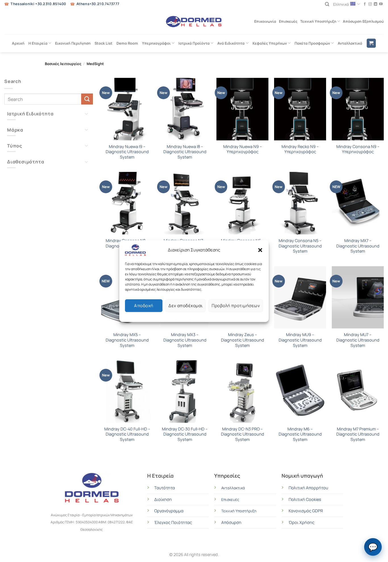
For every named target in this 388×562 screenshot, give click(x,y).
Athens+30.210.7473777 (97, 3)
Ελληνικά (341, 4)
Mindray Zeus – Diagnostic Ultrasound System (242, 340)
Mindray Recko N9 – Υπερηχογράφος (300, 149)
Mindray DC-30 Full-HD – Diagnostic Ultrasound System (185, 434)
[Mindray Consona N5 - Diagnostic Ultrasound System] (300, 203)
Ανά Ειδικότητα (231, 43)
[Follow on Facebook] (364, 4)
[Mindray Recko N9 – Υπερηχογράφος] (300, 109)
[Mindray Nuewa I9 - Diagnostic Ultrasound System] (127, 109)
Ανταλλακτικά (350, 43)
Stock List (103, 43)
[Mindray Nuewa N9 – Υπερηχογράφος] (242, 109)
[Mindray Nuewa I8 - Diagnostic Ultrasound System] (185, 109)
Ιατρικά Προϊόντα (194, 43)
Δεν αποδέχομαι (185, 306)
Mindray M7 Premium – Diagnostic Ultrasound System (357, 434)
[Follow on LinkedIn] (375, 4)
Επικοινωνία (265, 21)
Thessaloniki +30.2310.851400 (38, 3)
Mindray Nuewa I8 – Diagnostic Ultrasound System (184, 152)
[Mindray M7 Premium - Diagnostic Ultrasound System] (358, 391)
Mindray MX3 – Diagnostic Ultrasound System (184, 340)
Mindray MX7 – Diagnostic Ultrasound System (357, 246)
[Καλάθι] (371, 43)
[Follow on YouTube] (381, 4)
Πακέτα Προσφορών (312, 43)
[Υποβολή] (87, 99)
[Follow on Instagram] (370, 4)
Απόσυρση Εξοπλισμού (363, 21)
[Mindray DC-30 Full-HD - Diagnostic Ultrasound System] (185, 391)
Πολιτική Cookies (305, 499)
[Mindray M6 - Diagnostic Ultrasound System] (300, 391)
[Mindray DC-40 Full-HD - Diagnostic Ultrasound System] (127, 391)
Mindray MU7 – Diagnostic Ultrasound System (357, 340)
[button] (260, 250)
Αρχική (18, 43)
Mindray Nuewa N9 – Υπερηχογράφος (242, 149)
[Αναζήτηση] (327, 4)
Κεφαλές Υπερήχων (270, 43)
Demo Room (127, 43)
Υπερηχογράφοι (156, 43)
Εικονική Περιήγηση (73, 43)
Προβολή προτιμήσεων (236, 306)
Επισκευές (288, 21)
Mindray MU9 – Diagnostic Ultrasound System (300, 340)
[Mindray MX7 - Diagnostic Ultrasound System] (358, 203)
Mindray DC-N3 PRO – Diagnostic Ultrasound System (242, 434)
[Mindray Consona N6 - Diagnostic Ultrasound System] (242, 203)
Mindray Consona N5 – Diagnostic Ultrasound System (300, 246)
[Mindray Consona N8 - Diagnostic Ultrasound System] (127, 203)
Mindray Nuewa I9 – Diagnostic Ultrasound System (127, 152)
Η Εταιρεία (37, 43)
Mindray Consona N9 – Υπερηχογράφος (357, 149)
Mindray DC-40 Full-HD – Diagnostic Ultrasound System (127, 434)
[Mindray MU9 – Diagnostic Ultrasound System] (300, 297)
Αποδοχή (143, 306)
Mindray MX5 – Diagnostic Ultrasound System (127, 340)
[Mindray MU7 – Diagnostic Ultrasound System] (358, 297)
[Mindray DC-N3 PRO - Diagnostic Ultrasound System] (242, 391)
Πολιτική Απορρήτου (308, 487)
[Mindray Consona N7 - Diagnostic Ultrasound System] (185, 203)
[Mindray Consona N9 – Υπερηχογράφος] (358, 109)
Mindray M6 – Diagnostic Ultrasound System (300, 434)
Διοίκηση (163, 499)
